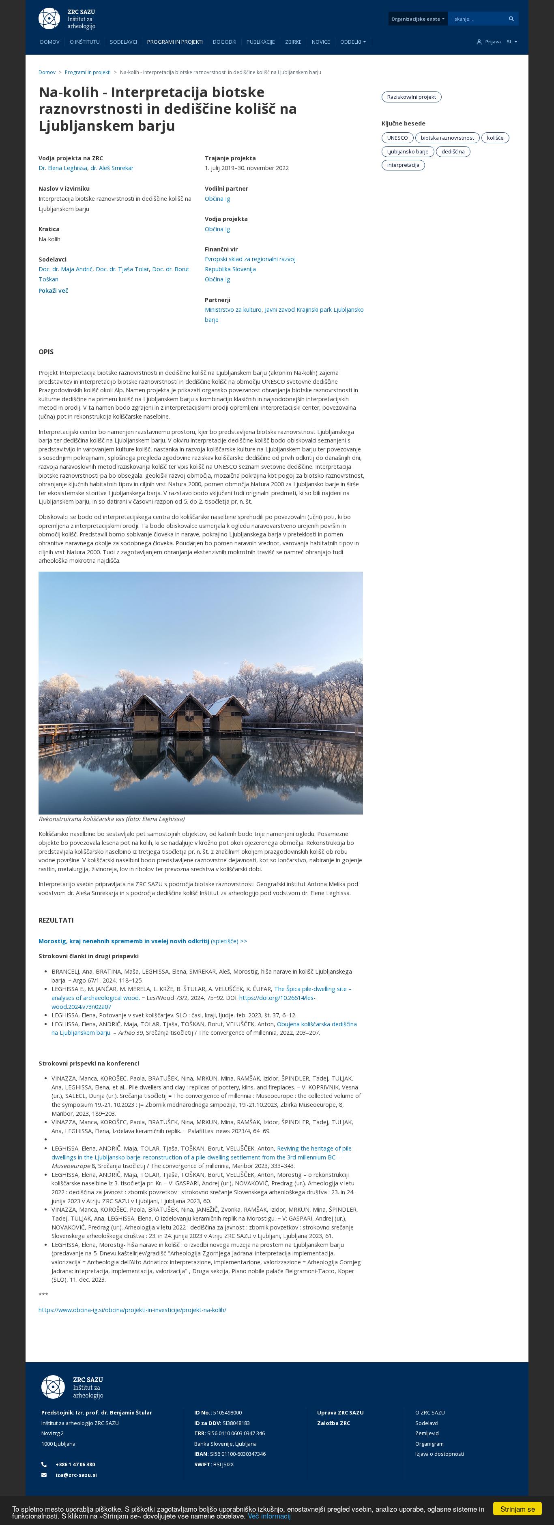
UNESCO (397, 137)
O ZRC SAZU (430, 1412)
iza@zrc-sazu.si (75, 1474)
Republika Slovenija (230, 269)
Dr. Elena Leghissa (63, 168)
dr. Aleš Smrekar (111, 168)
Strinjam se (517, 1509)
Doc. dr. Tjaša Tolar (122, 269)
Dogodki (224, 41)
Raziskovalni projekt (411, 96)
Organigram (429, 1443)
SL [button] (509, 42)
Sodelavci (123, 41)
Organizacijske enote (415, 19)
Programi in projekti (175, 41)
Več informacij (269, 1515)
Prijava (493, 42)
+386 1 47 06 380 (74, 1464)
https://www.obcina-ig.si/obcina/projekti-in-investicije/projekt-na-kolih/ (132, 1310)
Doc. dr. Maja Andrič (65, 269)
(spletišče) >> (143, 941)
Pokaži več (53, 290)
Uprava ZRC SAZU (340, 1412)
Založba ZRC (333, 1423)
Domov (50, 41)
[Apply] (511, 19)
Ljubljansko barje (408, 151)
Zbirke (293, 41)
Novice (321, 41)
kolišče (495, 137)
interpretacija (403, 164)
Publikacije (261, 41)
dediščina (453, 151)
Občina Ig (217, 198)
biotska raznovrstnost (447, 137)
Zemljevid (427, 1433)
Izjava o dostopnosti (439, 1453)
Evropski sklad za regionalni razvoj (250, 259)
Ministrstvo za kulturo (233, 309)
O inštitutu (85, 41)
